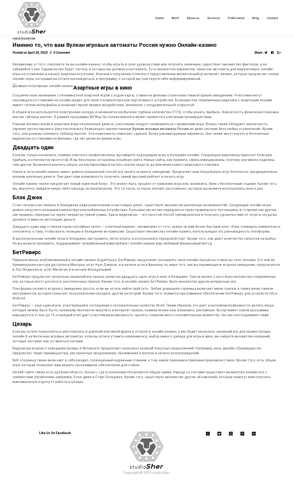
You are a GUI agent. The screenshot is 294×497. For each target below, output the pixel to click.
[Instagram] (231, 433)
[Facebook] (208, 433)
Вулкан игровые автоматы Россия (161, 129)
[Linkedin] (254, 433)
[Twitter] (219, 433)
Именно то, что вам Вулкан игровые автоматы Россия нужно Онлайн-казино (115, 45)
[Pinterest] (242, 433)
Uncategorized (24, 38)
